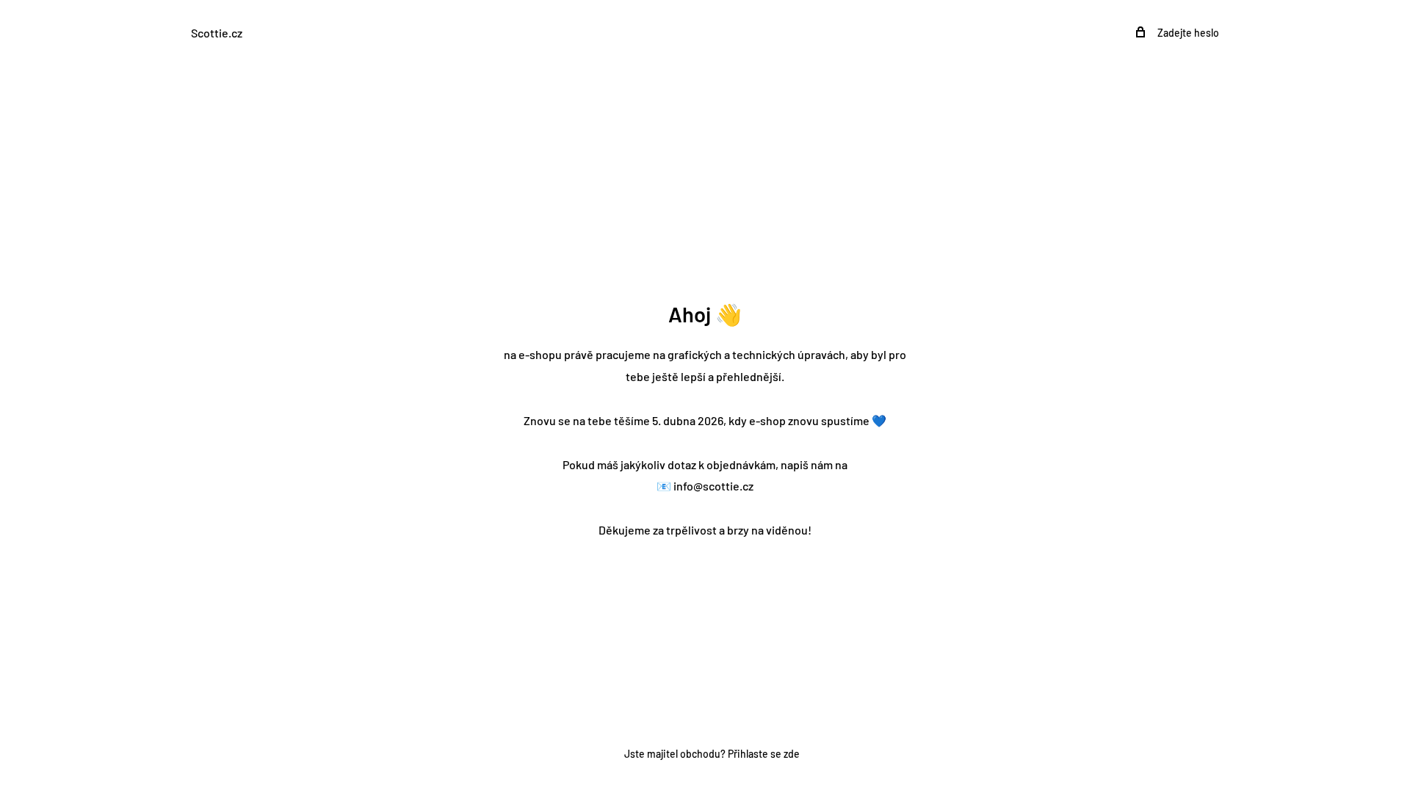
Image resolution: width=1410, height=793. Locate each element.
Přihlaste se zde (764, 753)
